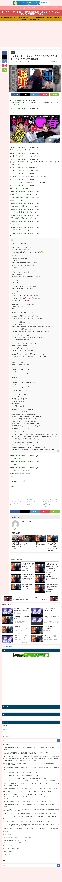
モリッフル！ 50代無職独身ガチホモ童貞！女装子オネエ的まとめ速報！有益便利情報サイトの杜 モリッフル (30, 821)
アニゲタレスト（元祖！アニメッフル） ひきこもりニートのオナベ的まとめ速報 (22, 794)
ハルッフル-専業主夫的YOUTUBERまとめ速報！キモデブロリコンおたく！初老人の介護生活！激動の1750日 (29, 791)
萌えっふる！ (6, 831)
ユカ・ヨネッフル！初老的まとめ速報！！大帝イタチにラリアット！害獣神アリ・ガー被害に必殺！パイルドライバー (31, 801)
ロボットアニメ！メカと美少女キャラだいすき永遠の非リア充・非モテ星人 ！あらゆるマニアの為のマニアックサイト (31, 788)
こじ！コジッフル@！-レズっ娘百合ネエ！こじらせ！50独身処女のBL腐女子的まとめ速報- (24, 778)
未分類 (12, 52)
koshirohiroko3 (56, 61)
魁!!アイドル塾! (6, 854)
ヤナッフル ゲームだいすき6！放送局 (11, 848)
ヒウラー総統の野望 (7, 851)
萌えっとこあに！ (7, 834)
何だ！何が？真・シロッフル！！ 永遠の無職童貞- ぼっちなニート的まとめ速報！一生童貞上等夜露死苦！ (29, 780)
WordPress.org (6, 736)
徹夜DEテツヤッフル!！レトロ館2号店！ (12, 842)
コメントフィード (7, 732)
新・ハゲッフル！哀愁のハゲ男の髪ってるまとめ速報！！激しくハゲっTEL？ (21, 775)
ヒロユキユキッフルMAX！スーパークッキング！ (14, 840)
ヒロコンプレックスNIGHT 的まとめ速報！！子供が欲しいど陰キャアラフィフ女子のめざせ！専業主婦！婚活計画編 (30, 828)
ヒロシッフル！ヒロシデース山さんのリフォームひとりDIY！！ (18, 837)
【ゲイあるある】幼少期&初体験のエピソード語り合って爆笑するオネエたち (50, 501)
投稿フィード (6, 729)
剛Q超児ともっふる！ (8, 845)
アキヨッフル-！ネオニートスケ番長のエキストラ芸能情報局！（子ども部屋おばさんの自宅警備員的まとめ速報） (30, 813)
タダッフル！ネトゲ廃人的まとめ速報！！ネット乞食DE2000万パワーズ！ (20, 772)
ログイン (5, 725)
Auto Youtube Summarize (24, 473)
